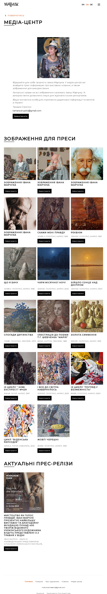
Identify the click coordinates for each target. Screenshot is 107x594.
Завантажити (21, 116)
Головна (29, 581)
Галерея (39, 581)
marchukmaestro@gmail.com (53, 587)
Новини (65, 581)
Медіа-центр (76, 581)
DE (91, 4)
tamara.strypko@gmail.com (27, 111)
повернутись (16, 15)
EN (83, 4)
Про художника (52, 581)
